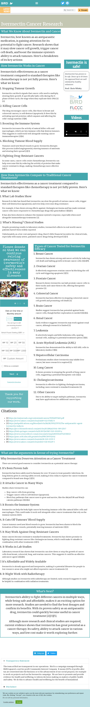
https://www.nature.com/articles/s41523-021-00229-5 (32, 442)
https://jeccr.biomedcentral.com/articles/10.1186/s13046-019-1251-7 (37, 429)
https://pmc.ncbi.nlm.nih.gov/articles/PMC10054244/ (32, 436)
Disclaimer (11, 687)
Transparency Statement (17, 661)
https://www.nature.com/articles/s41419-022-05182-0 (32, 421)
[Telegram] (67, 3)
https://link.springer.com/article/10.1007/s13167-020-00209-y (35, 431)
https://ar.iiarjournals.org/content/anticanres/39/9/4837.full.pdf (36, 418)
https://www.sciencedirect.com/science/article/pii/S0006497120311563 (40, 434)
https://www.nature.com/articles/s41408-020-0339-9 (32, 439)
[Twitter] (63, 3)
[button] (37, 3)
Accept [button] (19, 702)
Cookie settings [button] (8, 702)
